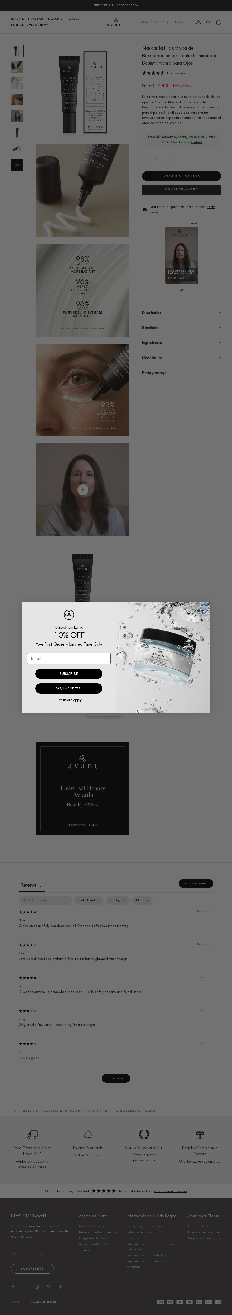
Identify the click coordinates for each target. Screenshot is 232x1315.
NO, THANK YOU (69, 688)
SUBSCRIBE (69, 674)
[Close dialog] (204, 608)
